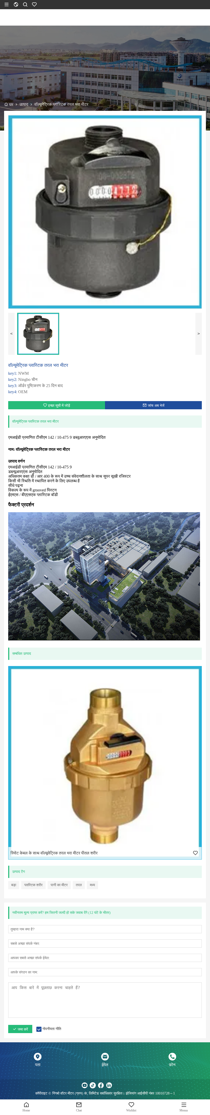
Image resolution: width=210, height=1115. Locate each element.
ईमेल (105, 1065)
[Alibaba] (125, 1085)
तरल (79, 885)
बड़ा (13, 885)
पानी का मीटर (59, 885)
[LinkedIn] (109, 1085)
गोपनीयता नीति (52, 1029)
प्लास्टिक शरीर (33, 885)
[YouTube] (84, 1085)
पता (37, 1065)
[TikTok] (93, 1085)
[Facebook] (101, 1085)
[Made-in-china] (117, 1085)
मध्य (92, 885)
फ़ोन (172, 1065)
